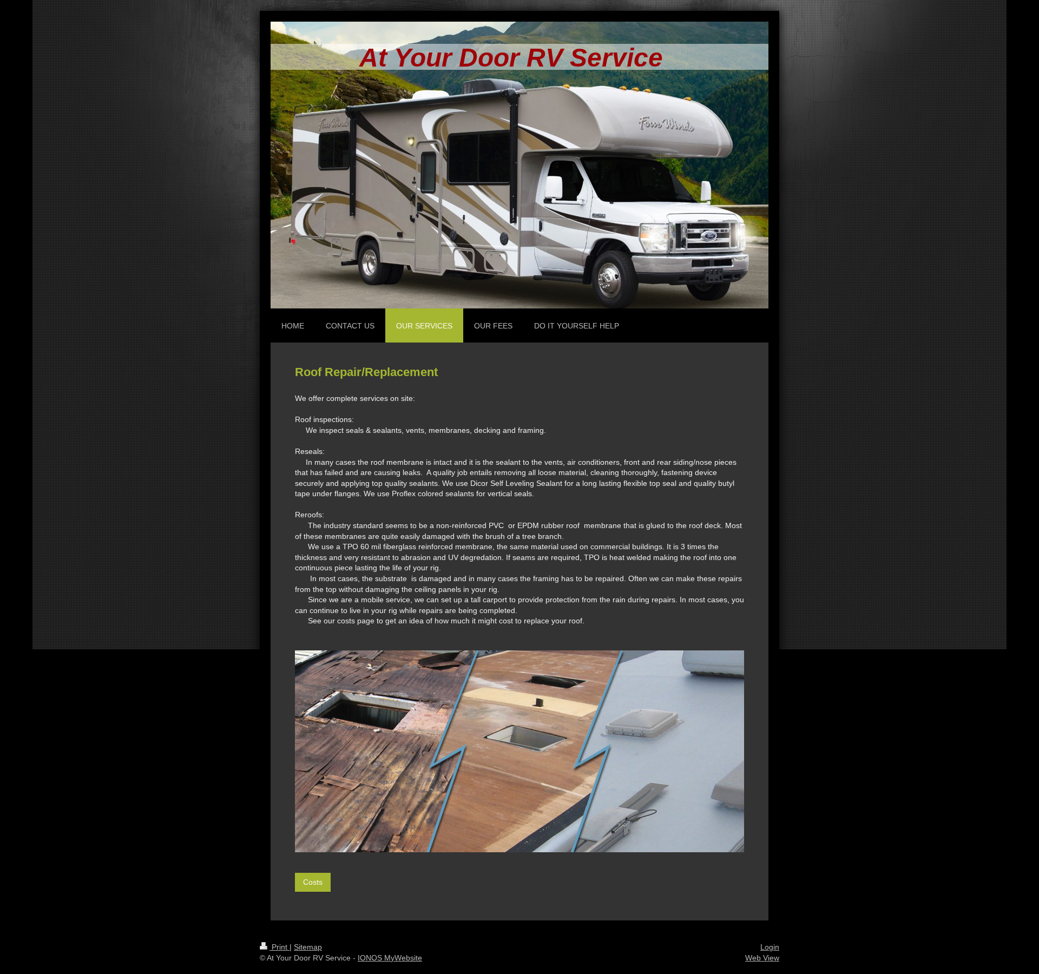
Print (279, 947)
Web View (762, 957)
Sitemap (308, 947)
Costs (313, 882)
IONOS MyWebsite (390, 957)
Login (769, 947)
